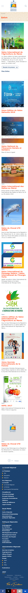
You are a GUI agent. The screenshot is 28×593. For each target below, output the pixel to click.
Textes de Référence (8, 502)
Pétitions (5, 500)
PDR (5, 562)
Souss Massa (6, 508)
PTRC (5, 565)
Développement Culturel (9, 532)
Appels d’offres (6, 556)
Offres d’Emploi (7, 554)
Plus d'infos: (5, 71)
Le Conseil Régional (9, 467)
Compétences (6, 492)
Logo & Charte (6, 504)
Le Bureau (6, 487)
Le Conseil (5, 482)
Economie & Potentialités (10, 514)
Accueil (3, 13)
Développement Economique (7, 529)
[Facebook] (3, 591)
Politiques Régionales (10, 522)
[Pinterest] (14, 591)
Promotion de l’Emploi (9, 536)
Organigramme (6, 552)
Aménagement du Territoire (6, 526)
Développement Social (9, 534)
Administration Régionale (11, 546)
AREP (4, 572)
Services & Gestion (8, 550)
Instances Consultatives (9, 498)
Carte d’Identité (7, 512)
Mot (5, 473)
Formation (5, 538)
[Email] (19, 591)
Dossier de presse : (9, 67)
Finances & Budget (8, 494)
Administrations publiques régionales (8, 516)
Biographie (7, 475)
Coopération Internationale (6, 541)
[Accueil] (14, 6)
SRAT (5, 560)
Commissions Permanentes (11, 489)
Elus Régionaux (7, 480)
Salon (2, 49)
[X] (8, 591)
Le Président (6, 471)
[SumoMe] (25, 591)
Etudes (4, 558)
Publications (6, 567)
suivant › (17, 460)
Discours (6, 477)
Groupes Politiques (8, 496)
